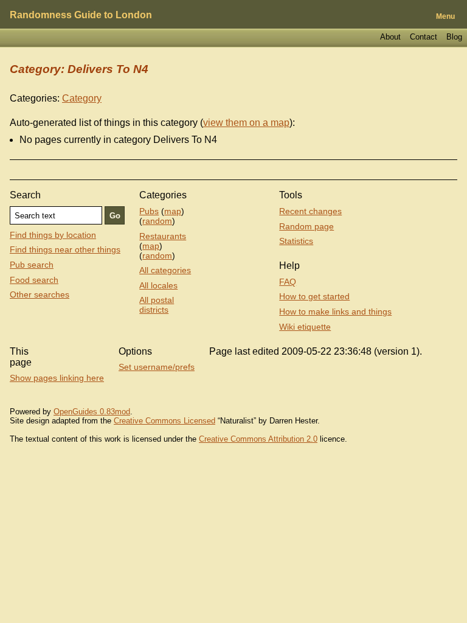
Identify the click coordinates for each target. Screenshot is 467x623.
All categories (165, 270)
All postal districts (156, 305)
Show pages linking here (57, 378)
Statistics (296, 241)
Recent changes (310, 211)
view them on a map (246, 122)
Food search (34, 280)
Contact (423, 36)
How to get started (314, 296)
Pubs (149, 211)
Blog (454, 36)
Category (82, 98)
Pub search (32, 265)
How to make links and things (335, 311)
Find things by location (53, 235)
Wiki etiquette (305, 327)
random (157, 221)
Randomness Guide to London (81, 15)
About (390, 36)
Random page (306, 226)
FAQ (287, 282)
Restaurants (162, 236)
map (172, 211)
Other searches (39, 294)
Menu (445, 16)
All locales (158, 285)
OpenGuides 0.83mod (92, 411)
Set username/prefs (157, 367)
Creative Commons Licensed (164, 420)
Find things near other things (65, 249)
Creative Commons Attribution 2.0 (258, 439)
